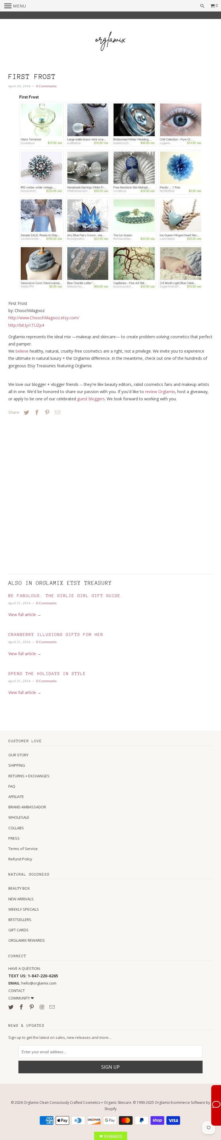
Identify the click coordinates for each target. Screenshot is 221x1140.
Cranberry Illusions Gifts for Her (55, 634)
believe (22, 351)
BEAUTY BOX (19, 888)
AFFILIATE (16, 796)
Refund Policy (20, 859)
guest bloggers (91, 398)
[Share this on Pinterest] (46, 412)
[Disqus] (48, 493)
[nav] (15, 5)
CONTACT (16, 990)
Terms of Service (23, 848)
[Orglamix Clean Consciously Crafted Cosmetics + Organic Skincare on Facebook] (22, 1006)
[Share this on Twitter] (25, 412)
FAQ (11, 786)
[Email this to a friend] (56, 412)
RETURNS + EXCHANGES (28, 775)
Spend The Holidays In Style (47, 673)
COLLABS (16, 828)
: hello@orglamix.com (32, 983)
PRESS (14, 838)
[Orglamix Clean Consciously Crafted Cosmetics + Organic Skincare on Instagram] (42, 1006)
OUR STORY (18, 755)
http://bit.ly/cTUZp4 (26, 325)
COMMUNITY (19, 998)
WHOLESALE (18, 817)
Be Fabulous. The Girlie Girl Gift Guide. (65, 595)
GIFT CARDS (18, 930)
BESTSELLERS (19, 919)
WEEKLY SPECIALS (23, 909)
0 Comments (46, 86)
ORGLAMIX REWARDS (26, 940)
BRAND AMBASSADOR (27, 807)
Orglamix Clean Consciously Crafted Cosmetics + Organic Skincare (77, 1102)
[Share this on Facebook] (36, 412)
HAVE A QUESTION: (24, 968)
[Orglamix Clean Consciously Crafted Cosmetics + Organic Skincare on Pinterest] (32, 1006)
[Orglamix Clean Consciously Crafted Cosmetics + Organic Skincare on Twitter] (11, 1006)
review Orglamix (160, 391)
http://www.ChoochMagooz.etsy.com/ (43, 317)
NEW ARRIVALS (21, 898)
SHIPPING (16, 765)
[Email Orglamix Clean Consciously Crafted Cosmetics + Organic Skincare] (52, 1006)
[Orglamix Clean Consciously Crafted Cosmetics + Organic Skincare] (110, 42)
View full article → (24, 614)
